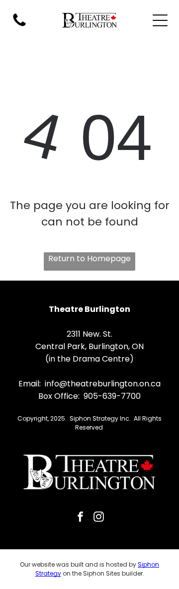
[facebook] (81, 518)
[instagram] (99, 518)
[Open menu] (160, 20)
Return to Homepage (89, 258)
